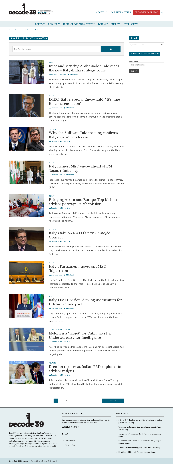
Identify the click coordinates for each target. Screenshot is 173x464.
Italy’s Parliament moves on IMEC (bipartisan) (77, 268)
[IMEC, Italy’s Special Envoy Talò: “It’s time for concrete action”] (26, 105)
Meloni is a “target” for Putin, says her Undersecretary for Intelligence (80, 335)
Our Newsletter (121, 12)
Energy (115, 24)
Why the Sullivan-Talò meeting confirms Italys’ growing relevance (83, 135)
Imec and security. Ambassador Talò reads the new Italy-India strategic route (84, 68)
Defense (103, 24)
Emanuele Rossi (56, 108)
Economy (54, 24)
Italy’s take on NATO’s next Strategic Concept (79, 235)
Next (113, 401)
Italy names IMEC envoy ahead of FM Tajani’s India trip (80, 168)
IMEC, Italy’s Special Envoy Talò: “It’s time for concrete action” (84, 101)
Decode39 (55, 141)
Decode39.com (36, 461)
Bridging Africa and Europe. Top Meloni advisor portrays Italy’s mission (83, 202)
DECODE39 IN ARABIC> (70, 427)
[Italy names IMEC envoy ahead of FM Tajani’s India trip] (26, 172)
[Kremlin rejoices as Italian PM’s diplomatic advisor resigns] (26, 372)
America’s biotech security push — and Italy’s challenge (140, 448)
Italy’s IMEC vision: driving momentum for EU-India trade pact (85, 302)
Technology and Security (79, 24)
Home (11, 30)
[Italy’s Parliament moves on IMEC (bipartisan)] (26, 272)
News (51, 62)
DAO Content (52, 461)
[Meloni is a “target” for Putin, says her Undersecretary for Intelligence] (26, 339)
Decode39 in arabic (146, 12)
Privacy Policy (70, 445)
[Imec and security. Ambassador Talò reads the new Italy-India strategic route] (26, 71)
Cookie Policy (70, 440)
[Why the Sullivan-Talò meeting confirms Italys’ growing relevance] (26, 138)
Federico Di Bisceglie (58, 74)
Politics (40, 24)
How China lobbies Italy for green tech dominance (137, 452)
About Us (101, 12)
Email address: (134, 61)
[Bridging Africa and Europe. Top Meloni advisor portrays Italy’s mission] (26, 205)
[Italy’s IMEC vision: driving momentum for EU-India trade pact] (26, 305)
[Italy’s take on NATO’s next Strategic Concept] (26, 238)
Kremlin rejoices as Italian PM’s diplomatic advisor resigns (85, 369)
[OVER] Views (130, 24)
